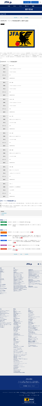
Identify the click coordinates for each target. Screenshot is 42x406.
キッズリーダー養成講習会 (3, 319)
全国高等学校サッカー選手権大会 (32, 274)
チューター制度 (15, 331)
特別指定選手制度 (4, 213)
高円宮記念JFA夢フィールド (31, 322)
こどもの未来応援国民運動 (31, 332)
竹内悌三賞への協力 (30, 331)
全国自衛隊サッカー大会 (17, 280)
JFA (29, 309)
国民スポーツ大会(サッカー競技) (18, 276)
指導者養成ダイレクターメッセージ (18, 321)
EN (40, 2)
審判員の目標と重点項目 (17, 318)
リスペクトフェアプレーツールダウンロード (19, 366)
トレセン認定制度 (30, 312)
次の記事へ (26, 17)
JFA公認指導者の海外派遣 (17, 334)
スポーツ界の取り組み (16, 360)
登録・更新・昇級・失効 (17, 329)
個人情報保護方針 (23, 392)
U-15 (0, 277)
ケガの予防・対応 (16, 345)
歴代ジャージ (1, 293)
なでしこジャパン (2, 279)
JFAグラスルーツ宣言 (2, 311)
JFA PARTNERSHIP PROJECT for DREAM (19, 372)
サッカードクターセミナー (17, 341)
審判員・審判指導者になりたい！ (18, 313)
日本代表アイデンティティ (3, 292)
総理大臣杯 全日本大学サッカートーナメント (19, 283)
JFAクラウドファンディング (17, 369)
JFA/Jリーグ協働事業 (31, 323)
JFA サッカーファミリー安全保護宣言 (18, 351)
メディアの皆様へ (27, 395)
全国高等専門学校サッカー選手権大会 (18, 288)
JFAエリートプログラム (31, 314)
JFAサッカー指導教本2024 (17, 326)
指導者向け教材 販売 (16, 327)
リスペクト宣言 (15, 350)
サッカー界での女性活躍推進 (32, 328)
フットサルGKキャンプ (31, 317)
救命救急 (15, 340)
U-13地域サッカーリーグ (31, 282)
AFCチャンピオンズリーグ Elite (17, 274)
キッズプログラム (2, 318)
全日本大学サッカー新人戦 (17, 284)
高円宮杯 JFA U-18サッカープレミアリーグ (33, 271)
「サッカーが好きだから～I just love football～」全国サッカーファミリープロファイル (6, 323)
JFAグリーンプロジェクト (31, 326)
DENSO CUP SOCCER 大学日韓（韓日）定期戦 (20, 285)
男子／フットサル (2, 285)
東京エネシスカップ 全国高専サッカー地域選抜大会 (20, 289)
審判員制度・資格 (16, 314)
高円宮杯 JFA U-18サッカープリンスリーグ (33, 272)
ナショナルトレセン (30, 313)
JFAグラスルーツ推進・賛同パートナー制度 (5, 324)
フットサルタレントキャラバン (32, 318)
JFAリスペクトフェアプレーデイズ (18, 361)
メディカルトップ (16, 337)
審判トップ (15, 310)
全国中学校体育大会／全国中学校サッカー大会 (34, 281)
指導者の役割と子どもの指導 (17, 356)
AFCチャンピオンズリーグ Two (17, 275)
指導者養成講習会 (16, 324)
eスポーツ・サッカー (2, 291)
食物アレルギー (15, 343)
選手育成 (29, 9)
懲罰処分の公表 (15, 368)
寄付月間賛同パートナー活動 (32, 339)
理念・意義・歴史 (16, 328)
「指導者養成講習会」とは (17, 322)
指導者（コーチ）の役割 (17, 320)
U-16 (0, 276)
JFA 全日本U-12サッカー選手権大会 (33, 287)
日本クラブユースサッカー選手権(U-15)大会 (34, 283)
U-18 (0, 275)
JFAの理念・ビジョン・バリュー (29, 385)
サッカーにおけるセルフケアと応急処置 (19, 346)
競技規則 (15, 316)
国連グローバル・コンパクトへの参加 (33, 338)
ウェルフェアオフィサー (17, 362)
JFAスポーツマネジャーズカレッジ (32, 333)
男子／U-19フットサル (3, 286)
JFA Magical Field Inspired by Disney (4, 313)
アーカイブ (21, 395)
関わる (27, 6)
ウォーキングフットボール (3, 316)
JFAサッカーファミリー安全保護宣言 (33, 329)
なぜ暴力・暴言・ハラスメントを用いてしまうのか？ (20, 354)
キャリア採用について (34, 395)
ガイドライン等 (15, 336)
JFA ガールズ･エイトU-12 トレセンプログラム (34, 316)
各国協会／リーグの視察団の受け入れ (33, 346)
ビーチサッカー (2, 289)
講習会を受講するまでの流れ (17, 323)
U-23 (0, 272)
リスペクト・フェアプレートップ (18, 349)
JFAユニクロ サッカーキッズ (3, 312)
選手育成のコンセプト (31, 311)
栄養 (14, 344)
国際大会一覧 (15, 270)
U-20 (0, 280)
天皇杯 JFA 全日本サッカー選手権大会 (18, 272)
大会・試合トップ (16, 269)
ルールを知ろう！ (2, 327)
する (20, 6)
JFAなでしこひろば (2, 314)
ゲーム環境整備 (30, 320)
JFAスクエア (1, 317)
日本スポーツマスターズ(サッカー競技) (19, 281)
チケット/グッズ (34, 2)
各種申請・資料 (15, 330)
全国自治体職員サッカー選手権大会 (18, 279)
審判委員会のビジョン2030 (17, 311)
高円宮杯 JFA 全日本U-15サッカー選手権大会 (34, 280)
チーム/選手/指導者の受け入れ (32, 345)
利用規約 (17, 392)
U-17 (0, 281)
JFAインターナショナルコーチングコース (19, 335)
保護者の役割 (15, 357)
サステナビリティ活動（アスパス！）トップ (34, 325)
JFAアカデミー (30, 321)
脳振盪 (14, 338)
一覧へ (21, 17)
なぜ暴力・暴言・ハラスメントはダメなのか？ (19, 355)
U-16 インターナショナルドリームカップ (33, 278)
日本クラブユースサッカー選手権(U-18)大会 (34, 276)
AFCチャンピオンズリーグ (17, 273)
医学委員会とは (15, 347)
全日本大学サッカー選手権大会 (17, 282)
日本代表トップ (2, 269)
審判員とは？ (15, 312)
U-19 (0, 274)
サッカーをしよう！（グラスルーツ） (5, 310)
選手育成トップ (30, 310)
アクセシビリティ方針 (12, 392)
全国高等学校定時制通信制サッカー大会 (33, 275)
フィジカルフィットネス (17, 332)
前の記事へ (16, 17)
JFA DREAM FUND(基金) (17, 371)
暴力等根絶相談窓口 (16, 367)
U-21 (0, 273)
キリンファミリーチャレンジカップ (4, 315)
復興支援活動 (30, 336)
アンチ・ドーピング (16, 342)
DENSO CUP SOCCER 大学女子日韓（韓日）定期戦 (20, 287)
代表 (9, 6)
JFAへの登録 (27, 2)
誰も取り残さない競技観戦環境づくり (33, 327)
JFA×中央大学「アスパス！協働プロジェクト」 (34, 330)
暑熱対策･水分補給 (16, 339)
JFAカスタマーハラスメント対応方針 (29, 393)
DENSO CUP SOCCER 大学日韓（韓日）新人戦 (20, 286)
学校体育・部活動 (2, 320)
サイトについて (5, 392)
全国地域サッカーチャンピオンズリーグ (19, 277)
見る (15, 6)
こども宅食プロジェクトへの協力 (32, 337)
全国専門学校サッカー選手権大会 (18, 290)
